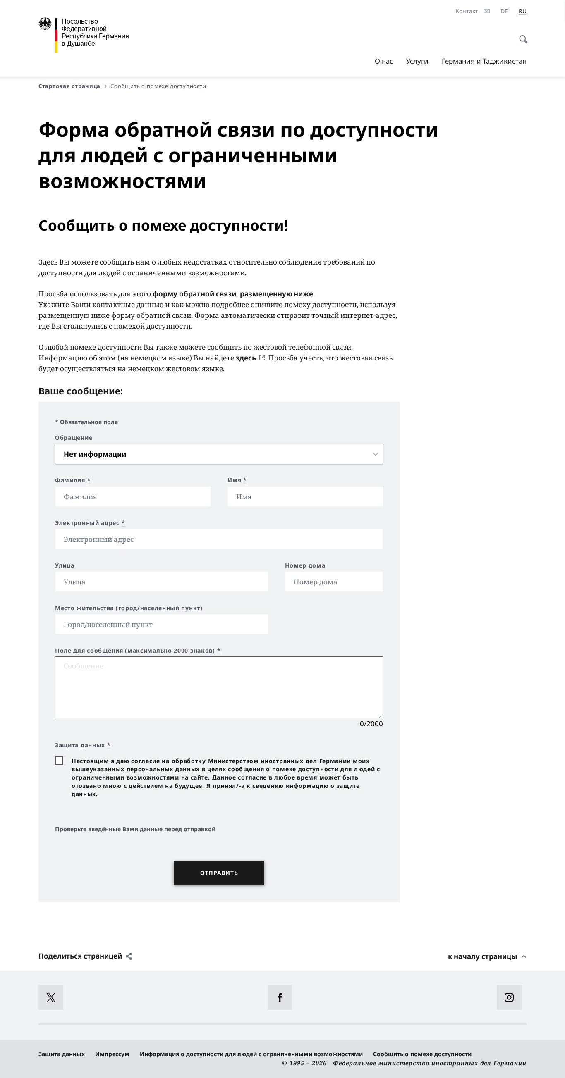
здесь (246, 358)
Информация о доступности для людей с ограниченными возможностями (251, 1054)
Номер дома (305, 565)
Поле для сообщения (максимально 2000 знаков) (137, 650)
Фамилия (73, 480)
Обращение (73, 437)
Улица (64, 565)
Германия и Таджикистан (484, 61)
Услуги (417, 61)
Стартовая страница (69, 86)
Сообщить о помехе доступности (422, 1054)
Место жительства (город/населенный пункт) (129, 608)
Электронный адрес (90, 523)
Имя (237, 480)
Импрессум (112, 1054)
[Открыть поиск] (521, 35)
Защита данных (61, 1054)
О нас (384, 61)
